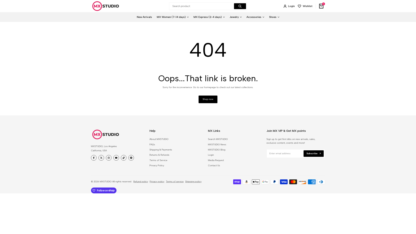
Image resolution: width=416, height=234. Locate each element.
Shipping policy (193, 181)
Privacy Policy (157, 165)
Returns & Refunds (159, 155)
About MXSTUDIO (159, 139)
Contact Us (214, 165)
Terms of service (175, 181)
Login (211, 155)
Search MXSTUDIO (218, 139)
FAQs (152, 144)
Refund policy (140, 181)
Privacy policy (157, 181)
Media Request (216, 160)
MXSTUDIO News (217, 144)
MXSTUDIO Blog (216, 149)
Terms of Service (158, 160)
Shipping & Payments (161, 149)
